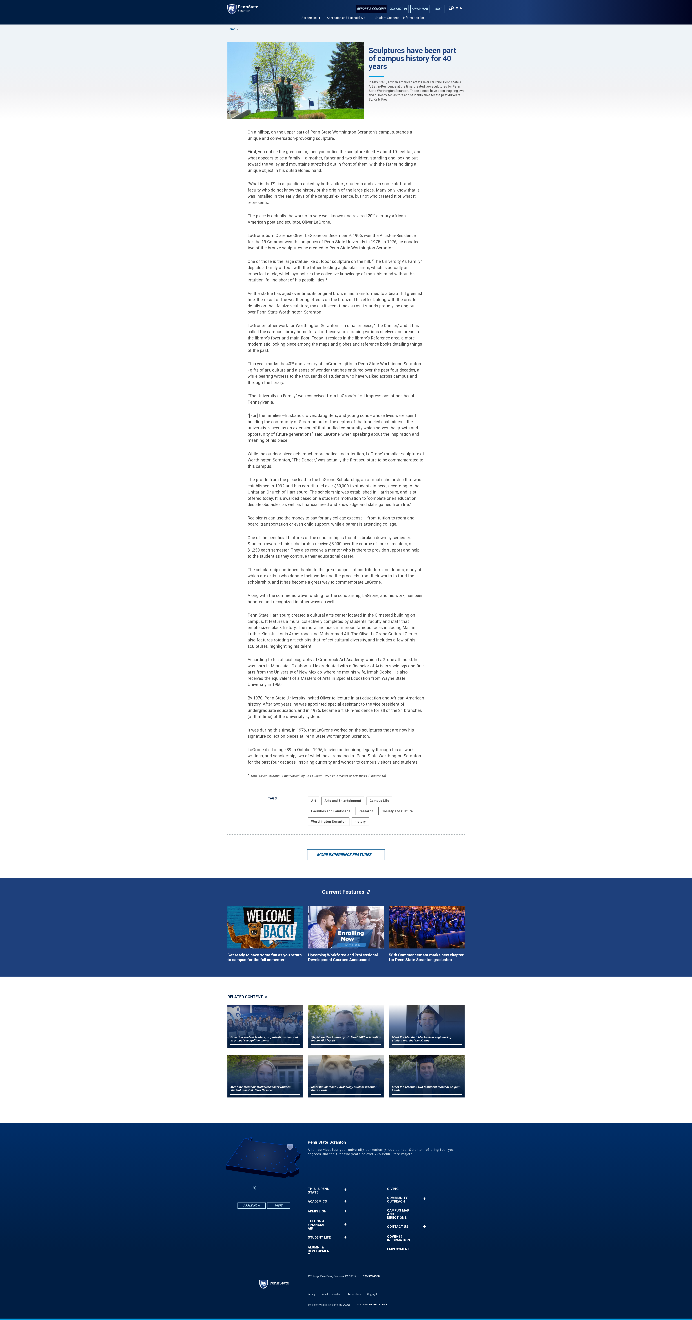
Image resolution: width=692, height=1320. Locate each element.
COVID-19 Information (398, 1238)
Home (231, 29)
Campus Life (379, 801)
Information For (413, 18)
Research (366, 811)
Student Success (387, 18)
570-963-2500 (371, 1276)
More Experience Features (344, 854)
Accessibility (354, 1294)
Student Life (319, 1237)
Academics (309, 18)
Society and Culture (397, 811)
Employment (398, 1249)
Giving (393, 1189)
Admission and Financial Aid (346, 18)
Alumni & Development (318, 1251)
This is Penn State (318, 1190)
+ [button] (345, 1190)
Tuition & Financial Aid (316, 1224)
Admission (317, 1211)
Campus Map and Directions (398, 1214)
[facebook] (245, 1188)
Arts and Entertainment (343, 801)
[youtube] (272, 1188)
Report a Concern (371, 8)
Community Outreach (397, 1199)
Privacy (311, 1294)
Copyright (372, 1294)
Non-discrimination (331, 1294)
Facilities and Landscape (330, 811)
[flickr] (263, 1188)
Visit (438, 8)
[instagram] (281, 1188)
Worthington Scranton (328, 821)
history (360, 821)
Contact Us (398, 8)
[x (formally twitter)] (254, 1188)
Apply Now (420, 8)
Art (313, 801)
